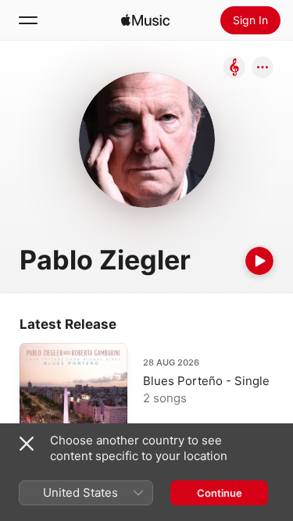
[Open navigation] (28, 20)
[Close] (27, 444)
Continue (219, 493)
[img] (145, 20)
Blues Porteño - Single (206, 380)
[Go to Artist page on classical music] (234, 68)
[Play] (259, 261)
